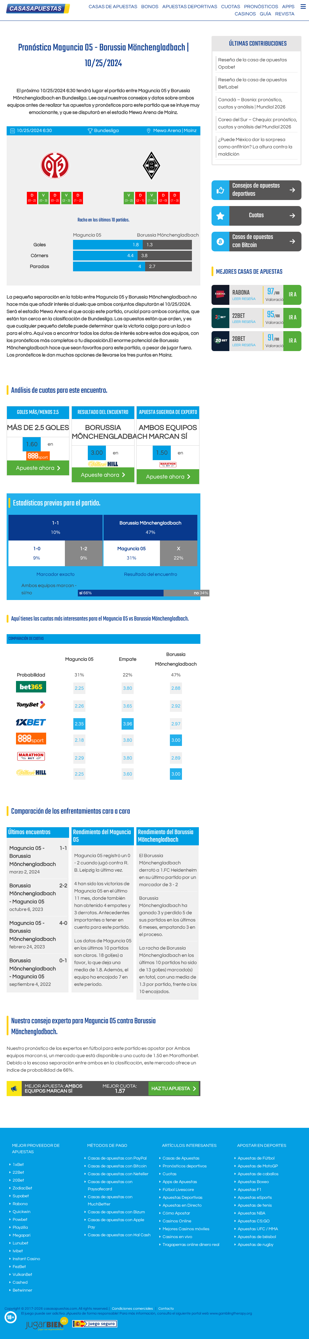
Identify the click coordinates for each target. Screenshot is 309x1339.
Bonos (149, 6)
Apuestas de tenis (255, 1205)
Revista (285, 13)
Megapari (21, 1235)
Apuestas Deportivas (189, 6)
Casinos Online (177, 1221)
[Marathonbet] (31, 762)
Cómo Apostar (176, 1213)
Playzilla (20, 1227)
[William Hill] (31, 774)
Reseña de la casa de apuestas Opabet (252, 63)
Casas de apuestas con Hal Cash (119, 1235)
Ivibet (18, 1251)
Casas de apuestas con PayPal (117, 1158)
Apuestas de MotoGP (258, 1166)
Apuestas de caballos (258, 1174)
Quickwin (21, 1212)
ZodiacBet (22, 1188)
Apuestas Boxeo (253, 1182)
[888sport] (31, 742)
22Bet (18, 1172)
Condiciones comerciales (133, 1309)
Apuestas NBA (251, 1213)
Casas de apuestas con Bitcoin (117, 1166)
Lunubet (20, 1243)
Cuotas (230, 6)
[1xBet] (31, 726)
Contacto (166, 1309)
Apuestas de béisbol (257, 1237)
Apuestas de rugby (255, 1245)
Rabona (20, 1204)
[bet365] (31, 691)
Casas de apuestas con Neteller (118, 1174)
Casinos (245, 13)
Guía (265, 13)
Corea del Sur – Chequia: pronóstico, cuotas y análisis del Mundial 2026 (257, 123)
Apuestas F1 (250, 1190)
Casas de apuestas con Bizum (116, 1212)
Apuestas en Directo (182, 1205)
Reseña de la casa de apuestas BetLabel (252, 83)
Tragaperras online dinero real (191, 1245)
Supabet (21, 1196)
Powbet (20, 1220)
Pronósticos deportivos (185, 1166)
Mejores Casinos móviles (186, 1229)
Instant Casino (26, 1259)
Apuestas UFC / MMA (258, 1229)
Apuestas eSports (255, 1197)
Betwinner (22, 1290)
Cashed (20, 1282)
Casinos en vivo (177, 1237)
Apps (288, 6)
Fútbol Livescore (178, 1190)
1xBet (18, 1165)
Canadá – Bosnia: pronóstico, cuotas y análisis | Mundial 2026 (251, 103)
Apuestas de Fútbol (256, 1158)
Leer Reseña (244, 299)
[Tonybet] (31, 710)
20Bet (18, 1180)
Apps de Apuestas (180, 1182)
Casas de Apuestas (113, 6)
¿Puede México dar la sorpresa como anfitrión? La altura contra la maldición (255, 146)
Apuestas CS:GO (254, 1221)
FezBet (19, 1267)
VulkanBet (22, 1275)
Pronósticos (261, 6)
